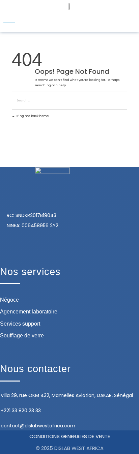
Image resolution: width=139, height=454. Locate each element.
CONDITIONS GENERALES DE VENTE (69, 436)
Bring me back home (32, 116)
